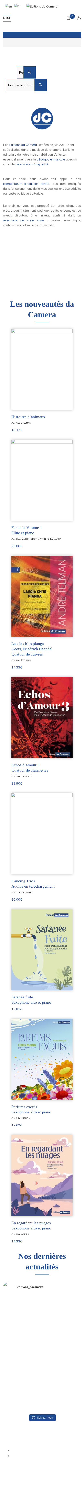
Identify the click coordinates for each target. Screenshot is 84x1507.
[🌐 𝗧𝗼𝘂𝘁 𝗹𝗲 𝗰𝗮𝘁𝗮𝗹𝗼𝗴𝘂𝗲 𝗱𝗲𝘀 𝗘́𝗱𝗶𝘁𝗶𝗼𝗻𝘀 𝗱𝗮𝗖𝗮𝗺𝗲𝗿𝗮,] (62, 1307)
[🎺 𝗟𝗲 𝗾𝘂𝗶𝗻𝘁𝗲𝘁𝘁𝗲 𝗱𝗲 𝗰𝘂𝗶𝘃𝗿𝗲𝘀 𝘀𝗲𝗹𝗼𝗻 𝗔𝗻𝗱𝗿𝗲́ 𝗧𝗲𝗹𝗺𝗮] (62, 1330)
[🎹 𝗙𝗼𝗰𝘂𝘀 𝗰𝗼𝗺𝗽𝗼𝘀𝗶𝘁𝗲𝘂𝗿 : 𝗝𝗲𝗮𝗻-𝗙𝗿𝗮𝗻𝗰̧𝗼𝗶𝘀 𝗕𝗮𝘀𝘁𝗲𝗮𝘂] (22, 1377)
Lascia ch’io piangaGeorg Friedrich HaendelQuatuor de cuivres (32, 648)
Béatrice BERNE (24, 776)
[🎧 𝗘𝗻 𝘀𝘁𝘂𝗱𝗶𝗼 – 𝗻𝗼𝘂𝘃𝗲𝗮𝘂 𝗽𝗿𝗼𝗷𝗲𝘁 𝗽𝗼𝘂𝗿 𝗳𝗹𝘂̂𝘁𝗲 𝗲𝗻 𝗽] (22, 1400)
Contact (57, 1482)
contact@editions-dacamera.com (42, 1436)
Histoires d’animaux (28, 416)
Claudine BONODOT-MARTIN (31, 539)
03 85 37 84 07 (42, 1441)
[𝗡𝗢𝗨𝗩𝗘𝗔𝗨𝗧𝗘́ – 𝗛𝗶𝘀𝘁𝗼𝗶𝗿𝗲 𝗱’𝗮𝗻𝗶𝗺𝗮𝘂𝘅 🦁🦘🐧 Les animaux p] (22, 1330)
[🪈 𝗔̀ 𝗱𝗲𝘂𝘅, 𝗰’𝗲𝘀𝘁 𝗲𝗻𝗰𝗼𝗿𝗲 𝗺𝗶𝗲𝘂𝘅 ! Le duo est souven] (62, 1353)
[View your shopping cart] (68, 18)
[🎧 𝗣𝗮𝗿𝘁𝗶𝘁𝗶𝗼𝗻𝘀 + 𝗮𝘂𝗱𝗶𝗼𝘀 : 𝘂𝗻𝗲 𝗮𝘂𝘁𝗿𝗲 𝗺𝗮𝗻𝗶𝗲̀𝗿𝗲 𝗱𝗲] (62, 1377)
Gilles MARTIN (54, 539)
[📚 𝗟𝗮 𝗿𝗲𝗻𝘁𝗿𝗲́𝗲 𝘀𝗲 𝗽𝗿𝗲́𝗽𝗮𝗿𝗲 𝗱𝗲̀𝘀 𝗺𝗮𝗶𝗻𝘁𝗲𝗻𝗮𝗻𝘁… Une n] (22, 1307)
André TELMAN (23, 423)
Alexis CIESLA (22, 1234)
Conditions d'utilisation (50, 1495)
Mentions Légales (14, 1477)
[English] (7, 6)
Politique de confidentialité (46, 1477)
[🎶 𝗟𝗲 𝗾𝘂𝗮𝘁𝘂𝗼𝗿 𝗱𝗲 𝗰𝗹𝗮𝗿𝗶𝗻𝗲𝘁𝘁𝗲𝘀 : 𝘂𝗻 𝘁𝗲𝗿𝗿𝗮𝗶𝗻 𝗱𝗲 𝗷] (22, 1353)
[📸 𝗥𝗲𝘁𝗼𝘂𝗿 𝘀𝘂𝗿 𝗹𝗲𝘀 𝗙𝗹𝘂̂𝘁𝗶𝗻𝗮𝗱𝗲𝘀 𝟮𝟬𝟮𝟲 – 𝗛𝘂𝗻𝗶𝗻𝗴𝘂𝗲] (62, 1400)
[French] (16, 6)
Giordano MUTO (24, 892)
